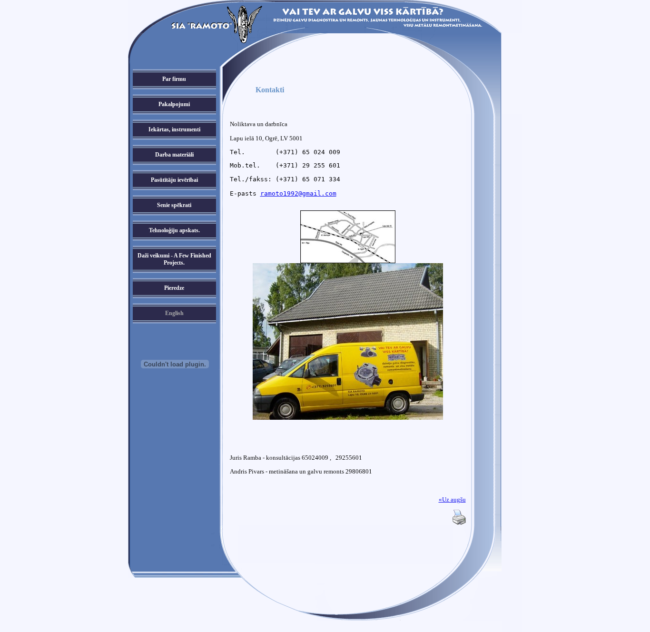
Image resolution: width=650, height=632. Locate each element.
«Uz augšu (452, 499)
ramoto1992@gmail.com (298, 193)
